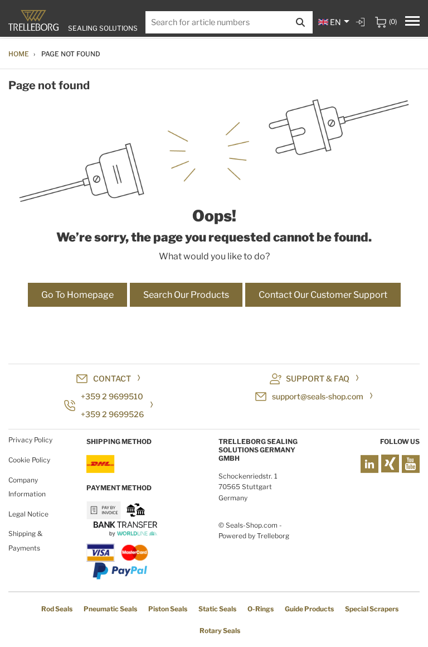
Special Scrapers (371, 609)
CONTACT (112, 378)
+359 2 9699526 (112, 414)
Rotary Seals (220, 630)
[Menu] (412, 22)
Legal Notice (28, 514)
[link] (361, 22)
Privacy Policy (30, 440)
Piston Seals (167, 609)
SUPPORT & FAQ (317, 378)
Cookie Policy (29, 460)
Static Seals (217, 609)
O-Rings (260, 609)
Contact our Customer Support (323, 294)
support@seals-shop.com (317, 396)
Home (18, 54)
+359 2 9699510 (112, 396)
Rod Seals (56, 609)
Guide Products (309, 609)
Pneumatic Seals (110, 609)
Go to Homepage (77, 294)
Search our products (186, 294)
